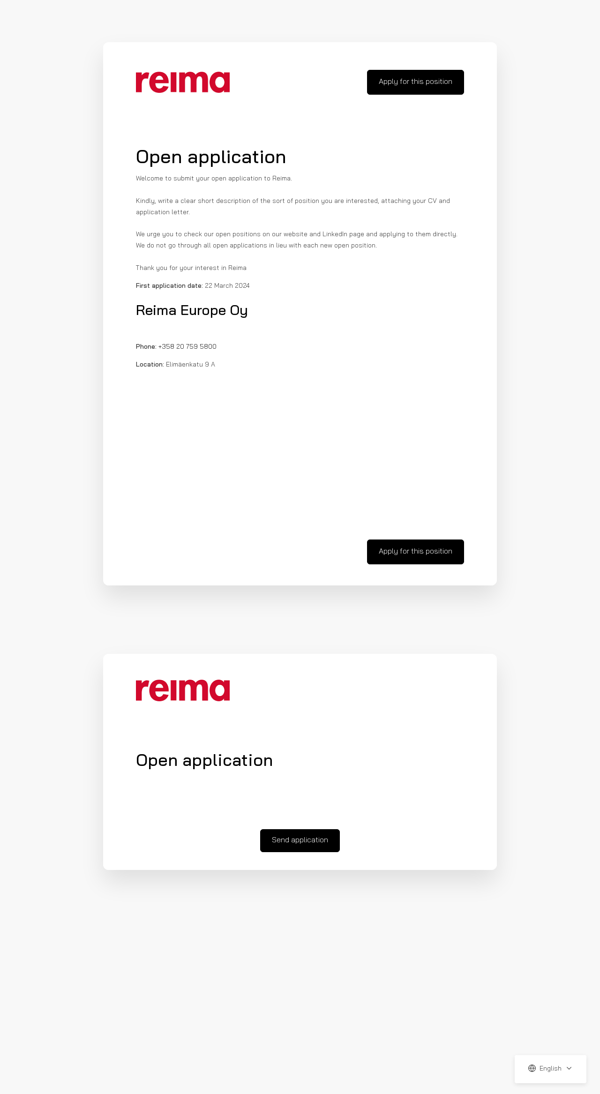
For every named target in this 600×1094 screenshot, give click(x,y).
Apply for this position (415, 82)
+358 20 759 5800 (187, 347)
